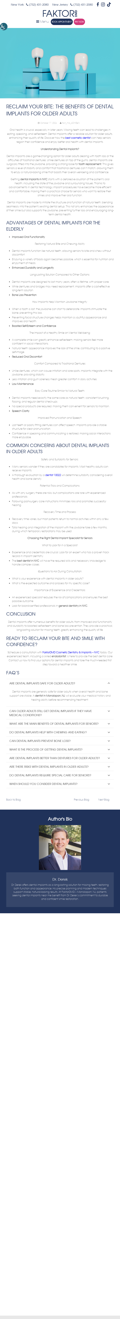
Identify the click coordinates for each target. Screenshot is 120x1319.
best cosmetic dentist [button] (78, 137)
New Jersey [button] (60, 4)
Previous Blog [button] (81, 799)
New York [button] (17, 4)
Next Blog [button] (103, 799)
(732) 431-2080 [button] (38, 4)
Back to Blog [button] (13, 799)
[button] (4, 26)
